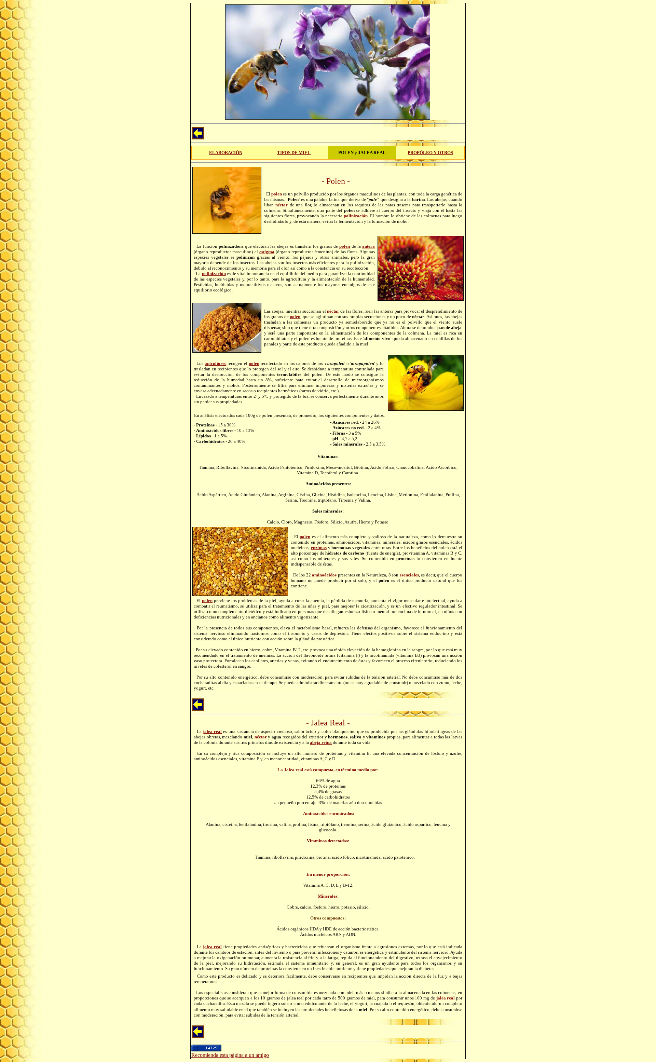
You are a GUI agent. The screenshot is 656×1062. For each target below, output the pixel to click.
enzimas (319, 547)
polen (276, 193)
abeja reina (321, 742)
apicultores (215, 363)
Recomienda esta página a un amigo (230, 1055)
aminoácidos (324, 574)
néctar (281, 204)
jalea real (212, 731)
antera (368, 246)
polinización (356, 215)
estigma (266, 251)
